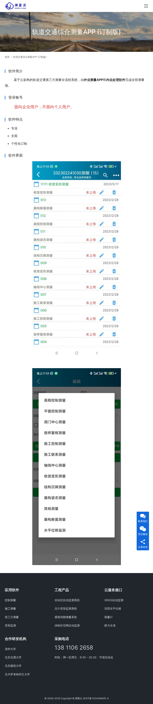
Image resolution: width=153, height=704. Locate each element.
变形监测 (10, 625)
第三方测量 (12, 617)
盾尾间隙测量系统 (66, 617)
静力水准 (110, 625)
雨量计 (108, 617)
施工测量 (10, 608)
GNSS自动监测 (113, 600)
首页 (7, 56)
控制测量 (10, 600)
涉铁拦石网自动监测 (67, 625)
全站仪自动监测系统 (67, 600)
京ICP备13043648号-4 (96, 698)
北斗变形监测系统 (66, 608)
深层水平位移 (112, 608)
